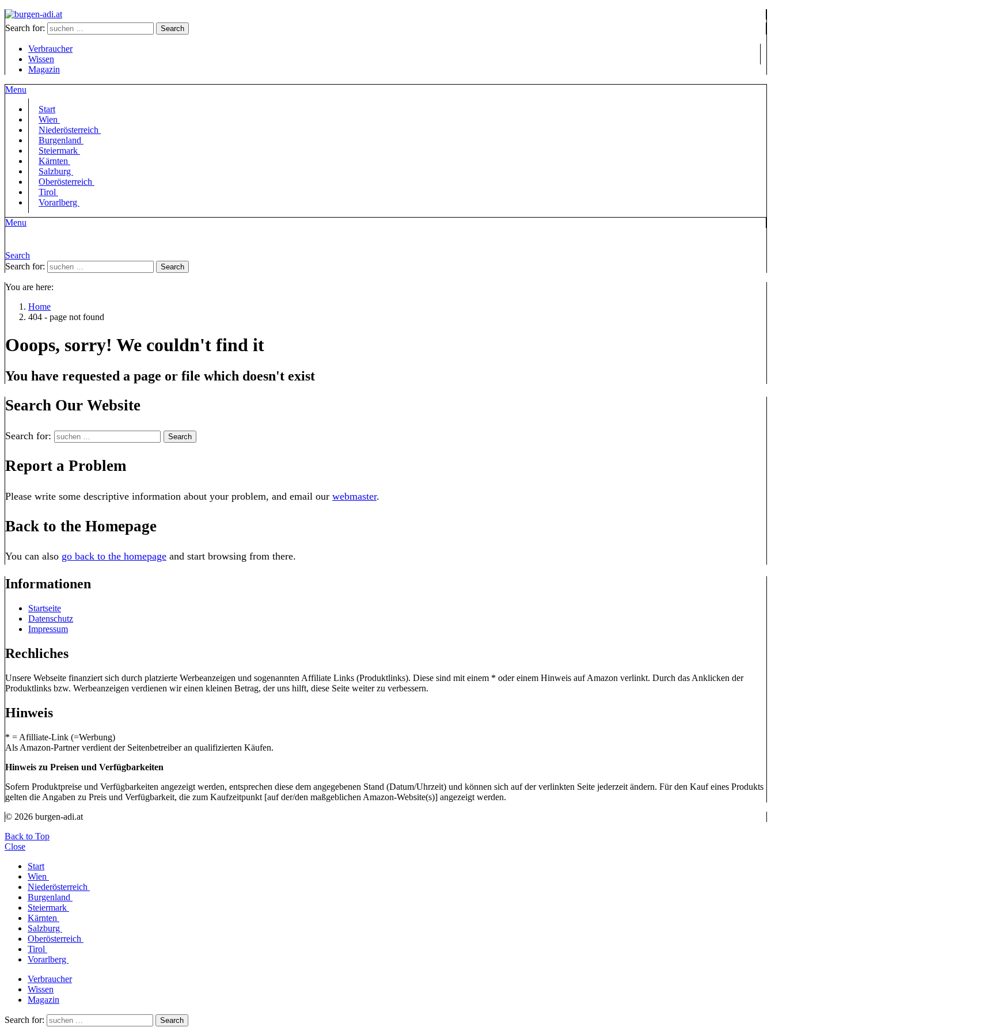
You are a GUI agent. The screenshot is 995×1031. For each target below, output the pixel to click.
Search (172, 28)
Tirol (37, 949)
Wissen (41, 59)
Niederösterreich (59, 887)
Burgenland (50, 897)
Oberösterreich (66, 182)
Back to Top (27, 836)
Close (15, 846)
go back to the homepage (114, 556)
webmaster (354, 496)
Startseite (44, 608)
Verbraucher (50, 49)
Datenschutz (50, 618)
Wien (38, 876)
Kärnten (43, 918)
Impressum (48, 629)
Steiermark (48, 907)
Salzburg (45, 928)
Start (36, 866)
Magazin (44, 69)
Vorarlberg (59, 202)
